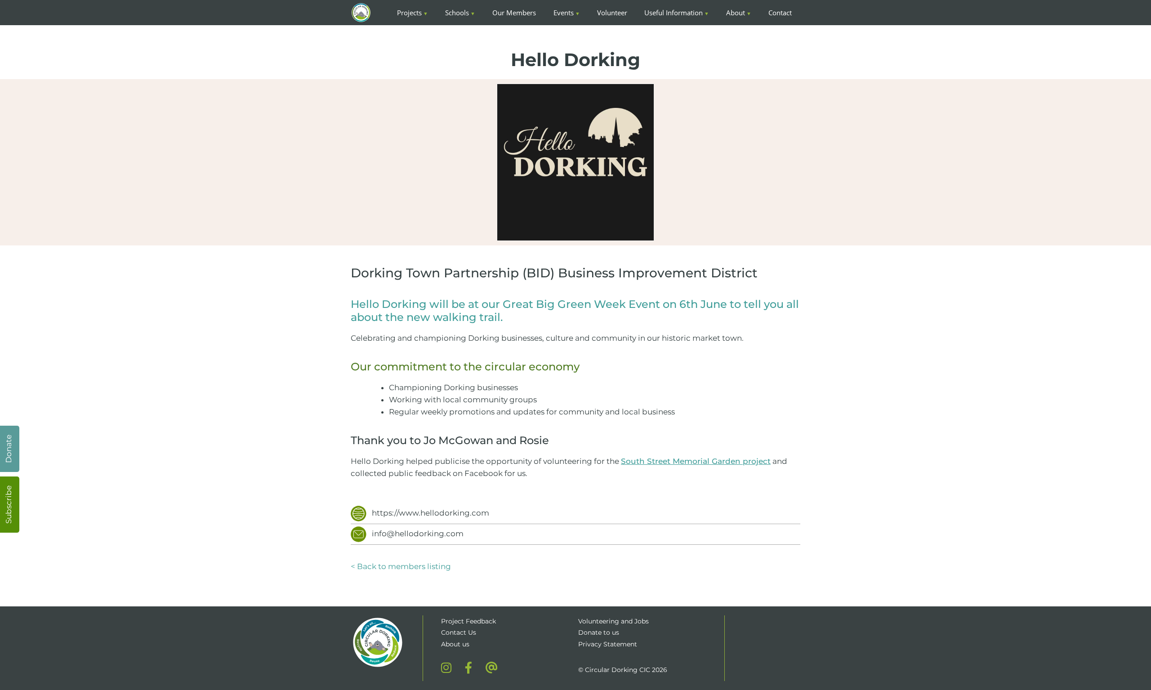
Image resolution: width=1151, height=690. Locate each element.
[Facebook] (468, 668)
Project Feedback (468, 621)
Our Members (514, 12)
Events (563, 12)
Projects (409, 12)
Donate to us (599, 632)
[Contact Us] (492, 668)
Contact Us (458, 632)
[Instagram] (446, 668)
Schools (457, 12)
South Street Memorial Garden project (696, 461)
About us (455, 644)
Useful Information (673, 12)
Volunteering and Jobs (613, 621)
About (735, 12)
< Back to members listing (401, 566)
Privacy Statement (607, 644)
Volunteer (612, 12)
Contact (780, 12)
